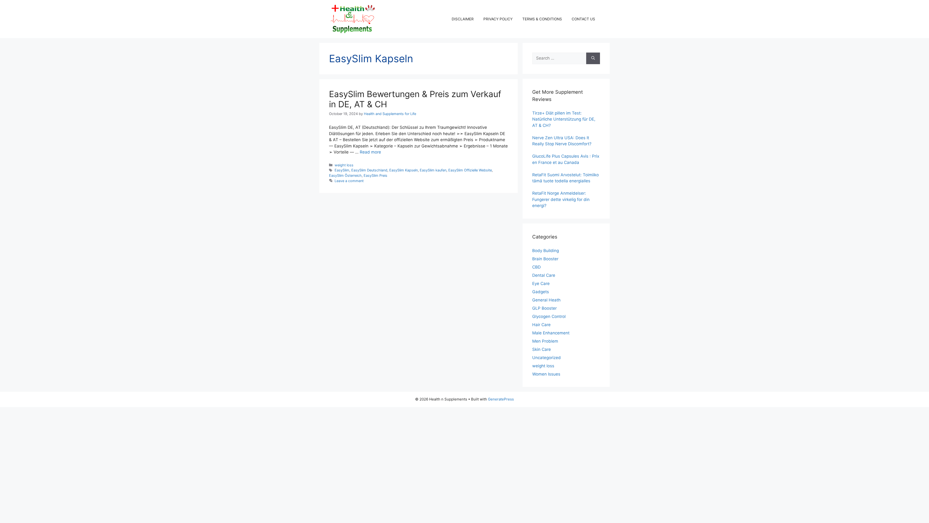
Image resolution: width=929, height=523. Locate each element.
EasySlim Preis (375, 175)
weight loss (344, 165)
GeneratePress (501, 399)
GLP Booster (544, 308)
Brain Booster (545, 258)
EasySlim (342, 170)
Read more (370, 152)
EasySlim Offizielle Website (470, 170)
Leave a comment (349, 181)
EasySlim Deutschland (369, 170)
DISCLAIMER (463, 19)
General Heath (546, 300)
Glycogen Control (549, 316)
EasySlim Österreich (345, 175)
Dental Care (543, 275)
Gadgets (540, 291)
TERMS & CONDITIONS (542, 19)
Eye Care (541, 283)
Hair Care (541, 324)
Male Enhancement (550, 333)
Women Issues (546, 374)
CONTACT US (583, 19)
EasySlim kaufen (433, 170)
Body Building (545, 250)
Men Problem (545, 341)
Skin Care (541, 349)
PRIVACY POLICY (498, 19)
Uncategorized (546, 357)
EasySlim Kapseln (403, 170)
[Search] (593, 58)
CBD (536, 267)
